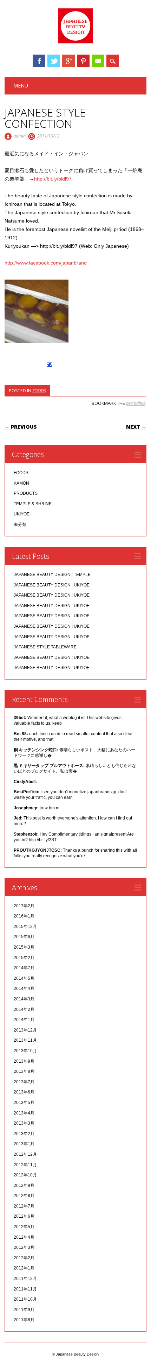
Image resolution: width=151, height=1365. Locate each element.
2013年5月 (24, 1102)
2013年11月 (25, 1040)
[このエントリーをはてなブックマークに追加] (49, 367)
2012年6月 (24, 1216)
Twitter (53, 61)
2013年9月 (24, 1061)
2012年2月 (24, 1257)
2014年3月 (24, 999)
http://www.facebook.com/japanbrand (46, 263)
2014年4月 (24, 988)
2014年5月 (24, 978)
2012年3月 (24, 1247)
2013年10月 (25, 1050)
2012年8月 (24, 1195)
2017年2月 (24, 905)
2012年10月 (25, 1175)
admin (19, 136)
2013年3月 (24, 1123)
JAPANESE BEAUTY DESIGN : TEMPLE (52, 574)
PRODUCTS (26, 493)
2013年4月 (24, 1113)
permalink (135, 403)
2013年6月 (24, 1092)
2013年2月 (24, 1133)
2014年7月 (24, 967)
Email (98, 61)
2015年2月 (24, 957)
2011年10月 (25, 1299)
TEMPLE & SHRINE (33, 503)
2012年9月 (24, 1185)
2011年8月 (24, 1319)
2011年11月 (25, 1289)
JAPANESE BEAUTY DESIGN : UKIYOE (52, 585)
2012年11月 (25, 1164)
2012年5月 (24, 1226)
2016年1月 (24, 916)
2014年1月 (24, 1019)
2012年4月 (24, 1237)
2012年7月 (24, 1206)
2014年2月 (24, 1009)
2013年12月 (25, 1030)
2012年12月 (25, 1154)
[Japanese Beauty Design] (75, 41)
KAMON (21, 483)
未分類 (20, 524)
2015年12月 (25, 926)
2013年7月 (24, 1081)
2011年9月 (24, 1309)
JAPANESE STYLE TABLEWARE (45, 647)
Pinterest (83, 61)
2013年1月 (24, 1143)
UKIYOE (21, 514)
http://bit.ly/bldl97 (53, 179)
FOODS (39, 390)
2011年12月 (25, 1278)
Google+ (68, 61)
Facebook (39, 61)
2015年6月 (24, 936)
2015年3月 (24, 947)
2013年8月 (24, 1071)
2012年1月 (24, 1268)
